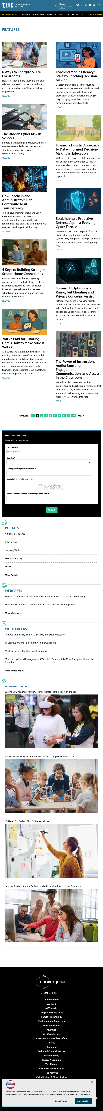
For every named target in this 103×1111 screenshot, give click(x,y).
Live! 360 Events (51, 1025)
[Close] (92, 1082)
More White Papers (15, 670)
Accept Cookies (83, 1101)
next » (81, 415)
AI (68, 14)
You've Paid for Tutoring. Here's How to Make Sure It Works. (23, 342)
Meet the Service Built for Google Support (26, 650)
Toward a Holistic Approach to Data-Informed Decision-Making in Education (77, 149)
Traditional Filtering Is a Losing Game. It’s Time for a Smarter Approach (40, 604)
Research (51, 14)
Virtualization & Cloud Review (51, 1077)
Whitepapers (16, 628)
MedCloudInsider (51, 1034)
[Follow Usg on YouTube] (90, 5)
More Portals (11, 575)
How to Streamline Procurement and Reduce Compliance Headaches (39, 756)
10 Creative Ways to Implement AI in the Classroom (30, 642)
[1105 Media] (51, 993)
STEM (61, 14)
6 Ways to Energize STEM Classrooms (21, 73)
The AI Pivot (51, 1072)
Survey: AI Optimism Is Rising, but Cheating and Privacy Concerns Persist (75, 292)
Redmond (51, 1046)
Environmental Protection (51, 1021)
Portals (12, 528)
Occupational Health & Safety (51, 1038)
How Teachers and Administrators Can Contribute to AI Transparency (17, 201)
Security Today (51, 1055)
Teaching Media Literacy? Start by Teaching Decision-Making (77, 75)
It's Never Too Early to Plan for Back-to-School (28, 821)
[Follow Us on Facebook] (82, 5)
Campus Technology (51, 1016)
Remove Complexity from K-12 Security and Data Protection (35, 634)
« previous (24, 415)
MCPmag (51, 1029)
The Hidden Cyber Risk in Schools (21, 135)
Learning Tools (12, 550)
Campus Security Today (52, 1012)
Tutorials (25, 14)
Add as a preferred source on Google (65, 6)
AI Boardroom (51, 999)
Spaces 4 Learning (51, 1059)
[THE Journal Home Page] (16, 5)
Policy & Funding (13, 558)
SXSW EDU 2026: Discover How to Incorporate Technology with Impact (40, 691)
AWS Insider (51, 1008)
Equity (75, 14)
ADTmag (51, 1003)
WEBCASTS (13, 590)
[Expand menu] (99, 5)
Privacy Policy (27, 479)
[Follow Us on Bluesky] (77, 5)
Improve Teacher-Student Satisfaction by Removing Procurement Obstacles (43, 886)
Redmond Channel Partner (51, 1051)
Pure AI (51, 1042)
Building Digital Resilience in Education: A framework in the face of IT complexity (45, 596)
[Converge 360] (51, 982)
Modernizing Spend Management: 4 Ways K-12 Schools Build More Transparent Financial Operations (49, 661)
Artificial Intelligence (15, 533)
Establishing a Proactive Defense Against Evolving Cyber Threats (75, 222)
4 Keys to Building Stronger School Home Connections (23, 271)
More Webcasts (13, 613)
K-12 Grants (38, 14)
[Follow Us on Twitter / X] (86, 5)
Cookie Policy (85, 1094)
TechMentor (51, 1064)
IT (82, 14)
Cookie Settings (61, 1101)
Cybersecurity (12, 541)
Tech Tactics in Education (51, 1068)
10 (73, 415)
